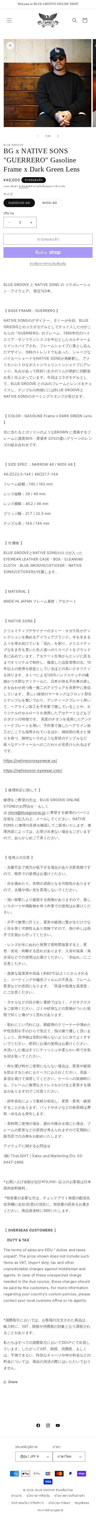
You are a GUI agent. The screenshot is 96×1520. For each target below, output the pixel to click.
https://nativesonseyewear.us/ (30, 760)
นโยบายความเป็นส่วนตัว (69, 1495)
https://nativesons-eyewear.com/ (32, 770)
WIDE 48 (52, 204)
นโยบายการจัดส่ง (59, 1503)
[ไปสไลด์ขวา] (58, 136)
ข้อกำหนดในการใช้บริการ (27, 1503)
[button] (9, 20)
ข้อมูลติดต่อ (82, 1503)
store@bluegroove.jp (26, 812)
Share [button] (13, 1382)
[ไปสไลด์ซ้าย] (38, 136)
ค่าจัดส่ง (23, 186)
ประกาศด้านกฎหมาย (50, 1510)
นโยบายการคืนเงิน (38, 1495)
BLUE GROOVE (45, 1490)
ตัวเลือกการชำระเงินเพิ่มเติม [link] (48, 263)
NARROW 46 (21, 204)
